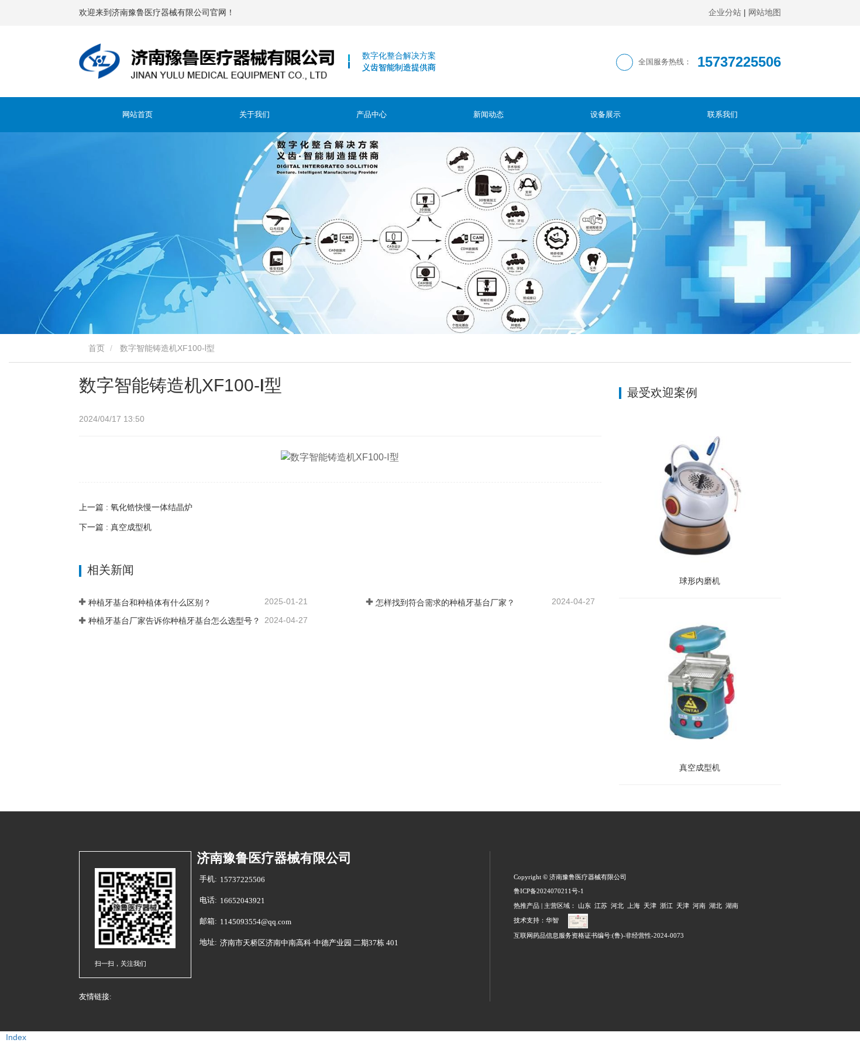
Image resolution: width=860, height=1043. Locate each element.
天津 (650, 905)
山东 (584, 905)
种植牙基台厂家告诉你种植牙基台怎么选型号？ (174, 620)
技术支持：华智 (536, 920)
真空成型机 (699, 767)
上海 (633, 905)
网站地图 (764, 12)
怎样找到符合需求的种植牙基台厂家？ (445, 602)
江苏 (600, 905)
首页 (95, 348)
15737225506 (242, 880)
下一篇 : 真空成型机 (115, 527)
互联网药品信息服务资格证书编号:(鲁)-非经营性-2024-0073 (599, 935)
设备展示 (605, 115)
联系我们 (722, 115)
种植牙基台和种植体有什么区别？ (149, 602)
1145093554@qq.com (255, 922)
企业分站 (724, 12)
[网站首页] (206, 61)
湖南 (731, 905)
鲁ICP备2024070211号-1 (549, 890)
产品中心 (371, 115)
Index (16, 1037)
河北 (617, 905)
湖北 (715, 905)
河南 (699, 905)
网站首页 (137, 115)
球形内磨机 (699, 581)
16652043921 (242, 901)
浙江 (666, 905)
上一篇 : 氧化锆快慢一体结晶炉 (135, 507)
